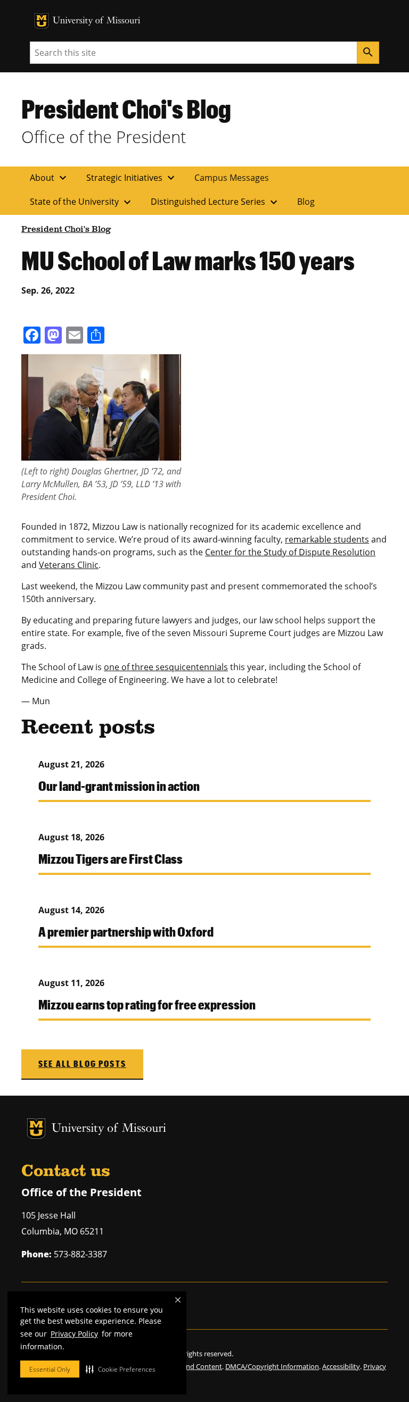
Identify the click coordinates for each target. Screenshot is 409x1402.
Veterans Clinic (69, 565)
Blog (306, 201)
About (49, 177)
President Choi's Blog (126, 108)
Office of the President (103, 137)
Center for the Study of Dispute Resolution (290, 552)
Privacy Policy (74, 1334)
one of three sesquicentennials (166, 667)
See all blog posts (82, 1063)
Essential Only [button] (49, 1369)
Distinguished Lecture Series (215, 202)
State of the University (82, 202)
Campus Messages (231, 177)
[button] (121, 1369)
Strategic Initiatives (131, 177)
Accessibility (341, 1366)
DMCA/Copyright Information (272, 1366)
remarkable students (327, 539)
